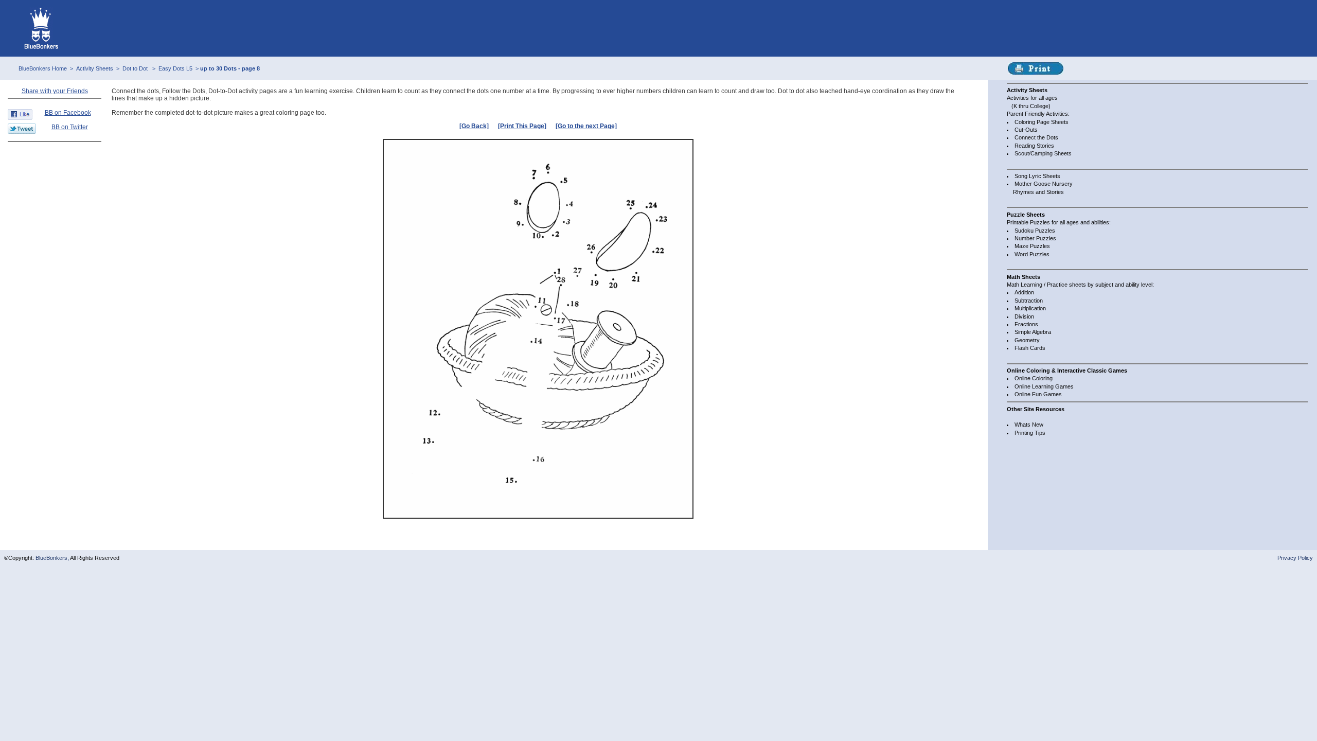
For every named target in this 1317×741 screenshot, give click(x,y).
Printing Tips (1030, 433)
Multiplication (1030, 308)
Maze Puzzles (1032, 246)
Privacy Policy (1295, 558)
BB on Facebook (68, 112)
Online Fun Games (1038, 394)
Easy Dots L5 (175, 68)
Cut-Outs (1026, 130)
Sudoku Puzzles (1035, 230)
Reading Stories (1034, 146)
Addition (1024, 292)
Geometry (1027, 340)
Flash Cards (1030, 348)
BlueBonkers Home (43, 68)
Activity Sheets (94, 68)
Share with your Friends (55, 91)
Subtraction (1029, 300)
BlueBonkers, (52, 558)
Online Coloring (1034, 378)
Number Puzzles (1035, 238)
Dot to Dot (135, 68)
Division (1024, 316)
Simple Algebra (1033, 332)
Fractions (1026, 324)
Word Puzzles (1032, 254)
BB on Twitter (69, 127)
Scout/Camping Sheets (1043, 153)
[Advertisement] (54, 168)
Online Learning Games (1044, 386)
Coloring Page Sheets (1042, 122)
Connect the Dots (1036, 137)
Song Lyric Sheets (1037, 176)
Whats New (1029, 424)
